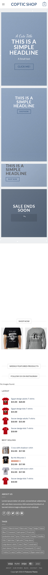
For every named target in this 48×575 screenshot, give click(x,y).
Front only (30, 532)
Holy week (25, 536)
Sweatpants (29, 548)
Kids (4, 540)
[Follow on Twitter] (13, 513)
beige (36, 528)
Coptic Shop (24, 4)
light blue (11, 540)
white (19, 552)
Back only (23, 528)
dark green (21, 532)
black (42, 528)
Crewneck (11, 532)
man (20, 544)
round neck (33, 544)
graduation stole (8, 536)
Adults (5, 528)
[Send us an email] (17, 513)
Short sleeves (18, 548)
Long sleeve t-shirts (9, 544)
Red (25, 544)
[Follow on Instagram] (9, 513)
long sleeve (29, 540)
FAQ (40, 568)
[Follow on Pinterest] (22, 513)
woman (25, 552)
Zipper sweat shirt (37, 552)
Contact (33, 568)
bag (30, 528)
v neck (12, 552)
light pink (19, 540)
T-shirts (5, 552)
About (8, 568)
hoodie (33, 536)
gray (17, 536)
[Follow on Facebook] (4, 513)
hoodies (41, 536)
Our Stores (18, 568)
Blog (26, 568)
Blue (4, 532)
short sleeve (7, 548)
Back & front (13, 528)
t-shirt (38, 548)
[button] (3, 4)
